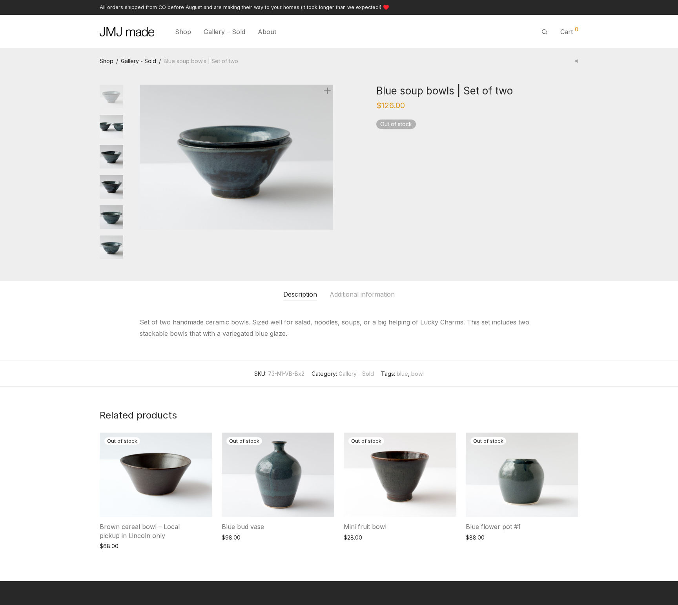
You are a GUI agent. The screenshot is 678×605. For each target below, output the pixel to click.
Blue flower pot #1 (493, 527)
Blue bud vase (243, 527)
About (267, 32)
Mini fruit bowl (365, 527)
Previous (144, 157)
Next (328, 157)
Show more (110, 545)
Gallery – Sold (224, 32)
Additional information (362, 294)
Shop (183, 32)
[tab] (300, 294)
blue (402, 373)
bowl (417, 373)
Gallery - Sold (138, 61)
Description (300, 294)
